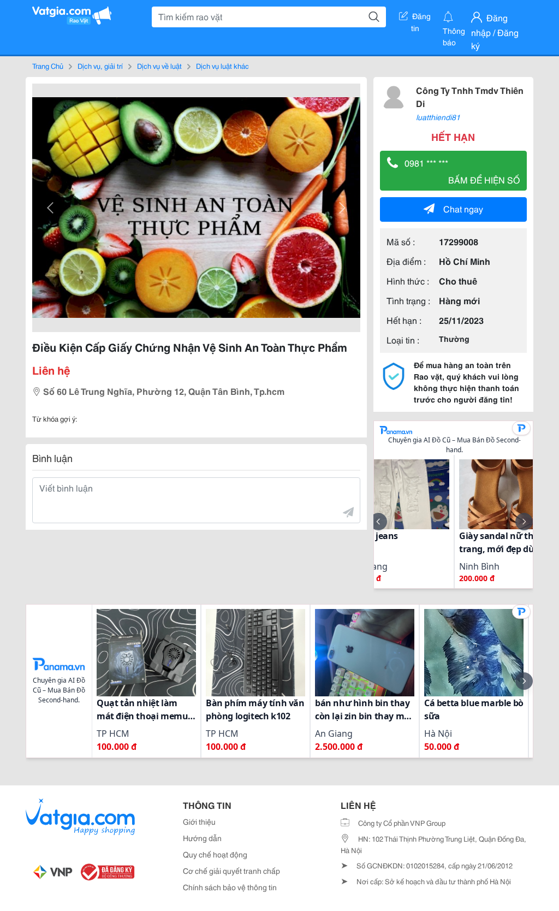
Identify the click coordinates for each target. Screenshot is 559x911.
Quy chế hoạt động (215, 854)
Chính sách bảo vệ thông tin (230, 887)
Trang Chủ (47, 65)
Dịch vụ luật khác (222, 65)
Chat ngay (463, 208)
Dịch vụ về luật (159, 65)
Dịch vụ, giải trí (100, 65)
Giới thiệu (199, 821)
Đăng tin (421, 18)
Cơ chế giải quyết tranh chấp (231, 870)
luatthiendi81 (438, 116)
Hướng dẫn (202, 837)
